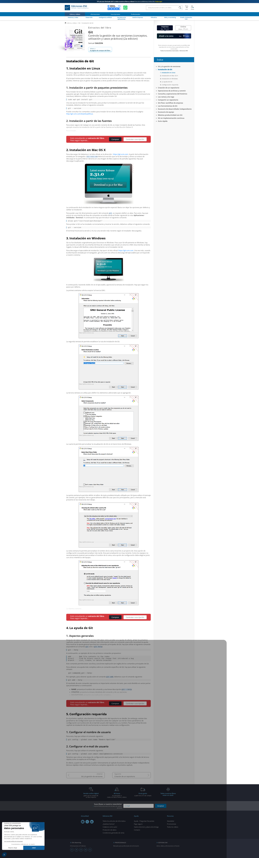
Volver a (100, 49)
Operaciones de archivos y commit (172, 91)
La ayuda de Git (167, 82)
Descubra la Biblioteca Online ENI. (129, 1)
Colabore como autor (110, 827)
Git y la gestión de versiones (92, 776)
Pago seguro (138, 824)
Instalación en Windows (170, 79)
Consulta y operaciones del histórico (172, 94)
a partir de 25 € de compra (142, 794)
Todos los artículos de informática (114, 821)
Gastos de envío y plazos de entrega (146, 827)
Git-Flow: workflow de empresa (170, 103)
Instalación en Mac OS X (170, 76)
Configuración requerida (170, 85)
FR (76, 850)
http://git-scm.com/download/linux (79, 114)
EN (85, 850)
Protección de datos (109, 830)
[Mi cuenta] (192, 7)
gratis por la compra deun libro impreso (91, 795)
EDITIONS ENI (162, 843)
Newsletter (170, 821)
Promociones (171, 824)
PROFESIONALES (120, 843)
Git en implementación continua (171, 118)
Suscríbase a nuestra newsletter (108, 806)
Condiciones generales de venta (113, 833)
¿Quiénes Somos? (109, 824)
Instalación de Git (165, 69)
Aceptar (160, 806)
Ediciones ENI (80, 7)
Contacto (137, 830)
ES (72, 850)
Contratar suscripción (135, 139)
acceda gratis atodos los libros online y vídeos (117, 795)
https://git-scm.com (120, 154)
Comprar (115, 139)
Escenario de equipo (166, 112)
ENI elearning (76, 843)
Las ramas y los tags (166, 97)
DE (81, 850)
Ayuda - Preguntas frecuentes (144, 821)
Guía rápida (162, 121)
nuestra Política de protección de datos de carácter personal (108, 807)
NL (90, 850)
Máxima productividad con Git (170, 115)
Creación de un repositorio (124, 776)
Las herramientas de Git (167, 106)
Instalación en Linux (168, 73)
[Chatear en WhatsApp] (125, 8)
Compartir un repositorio (168, 100)
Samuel (95, 43)
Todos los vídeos (172, 827)
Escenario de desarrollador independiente (175, 109)
